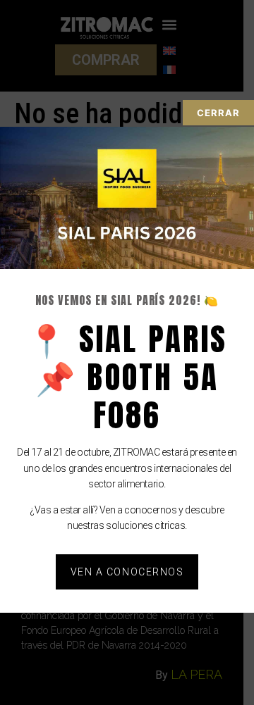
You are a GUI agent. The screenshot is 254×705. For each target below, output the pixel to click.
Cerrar (218, 112)
